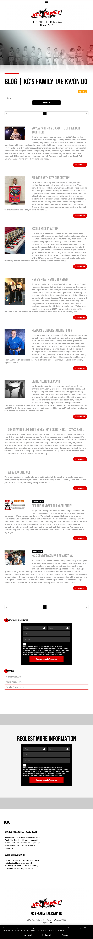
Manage (65, 935)
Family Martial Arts (14, 686)
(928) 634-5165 (41, 22)
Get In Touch (57, 22)
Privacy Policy (51, 930)
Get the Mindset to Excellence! (52, 506)
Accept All (28, 935)
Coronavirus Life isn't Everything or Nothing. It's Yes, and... (46, 430)
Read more (80, 165)
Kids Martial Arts (13, 676)
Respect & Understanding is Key (52, 331)
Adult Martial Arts (14, 681)
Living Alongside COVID (46, 382)
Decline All (46, 935)
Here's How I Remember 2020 (50, 280)
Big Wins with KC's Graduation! (51, 178)
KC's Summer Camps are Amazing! (52, 556)
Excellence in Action (45, 229)
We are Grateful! (19, 473)
